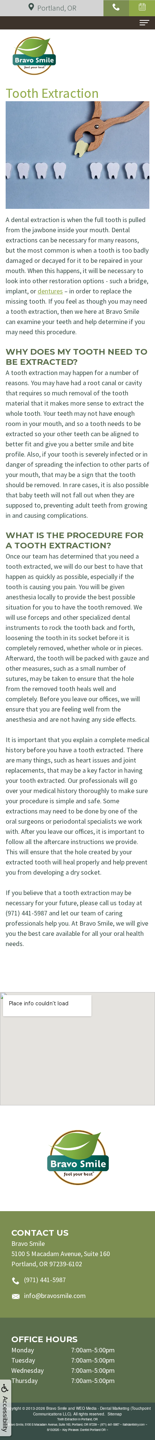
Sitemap (115, 1414)
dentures (50, 291)
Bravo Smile (56, 1408)
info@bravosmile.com (55, 1295)
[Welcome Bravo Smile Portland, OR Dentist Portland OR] (77, 1158)
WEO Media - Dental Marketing (102, 1408)
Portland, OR (56, 7)
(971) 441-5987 (45, 1279)
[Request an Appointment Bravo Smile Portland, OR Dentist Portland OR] (142, 8)
